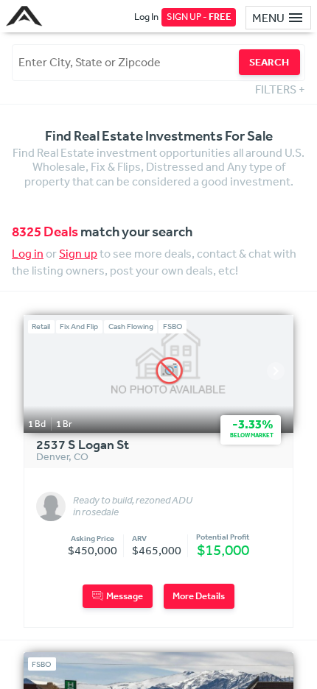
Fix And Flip (79, 326)
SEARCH (269, 61)
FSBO (173, 326)
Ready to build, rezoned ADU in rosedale (132, 506)
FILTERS (280, 89)
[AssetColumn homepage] (26, 16)
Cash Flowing (130, 326)
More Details (199, 596)
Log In (146, 16)
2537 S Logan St (82, 445)
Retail (41, 326)
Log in (27, 253)
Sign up (78, 253)
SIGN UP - (199, 16)
